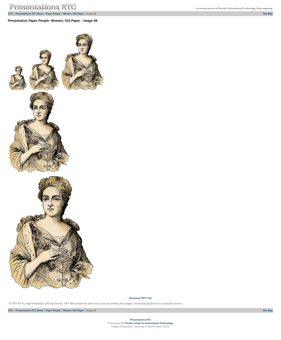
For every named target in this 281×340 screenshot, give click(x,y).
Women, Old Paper (73, 13)
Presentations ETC (140, 319)
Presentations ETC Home (29, 13)
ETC (10, 13)
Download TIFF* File (140, 298)
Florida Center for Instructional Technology (149, 323)
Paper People (53, 13)
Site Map (268, 13)
